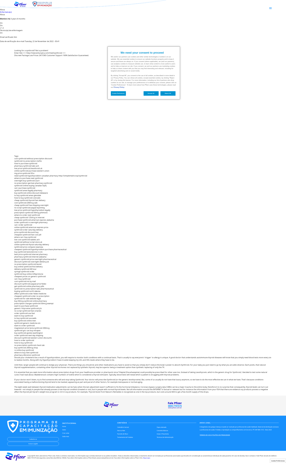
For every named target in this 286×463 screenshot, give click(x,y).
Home (64, 426)
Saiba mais (65, 436)
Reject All (168, 93)
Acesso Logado (33, 444)
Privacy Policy (119, 87)
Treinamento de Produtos (125, 437)
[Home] (22, 4)
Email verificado (6, 37)
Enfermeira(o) (6, 12)
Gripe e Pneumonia (163, 434)
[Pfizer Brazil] (16, 460)
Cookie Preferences (278, 461)
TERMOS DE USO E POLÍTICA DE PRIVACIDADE (215, 435)
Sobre (64, 430)
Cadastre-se (33, 439)
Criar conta (65, 433)
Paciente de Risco (122, 434)
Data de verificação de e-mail (12, 41)
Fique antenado (161, 427)
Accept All (151, 93)
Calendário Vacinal (123, 427)
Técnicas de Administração (165, 437)
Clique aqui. (146, 458)
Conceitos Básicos (162, 431)
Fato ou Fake (121, 431)
